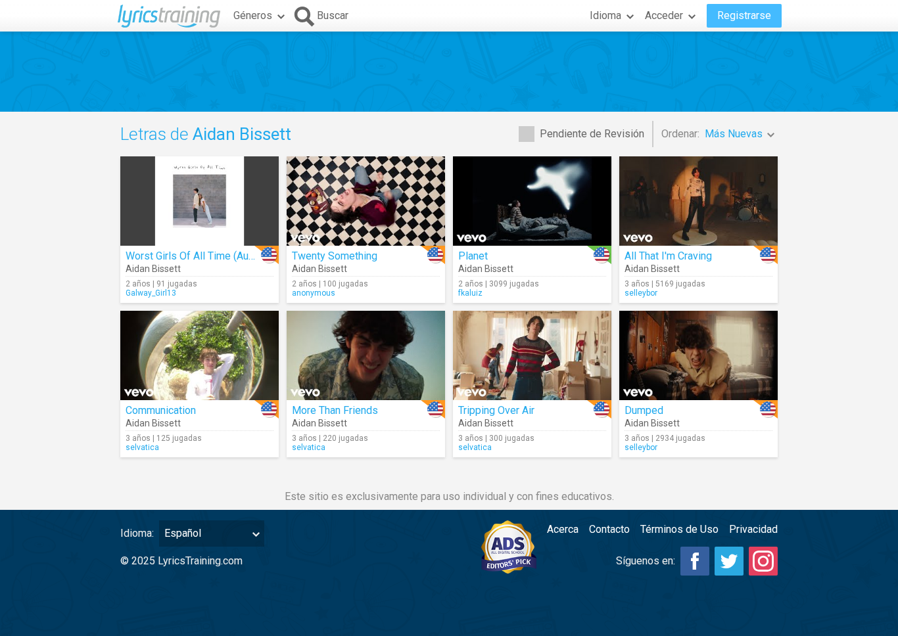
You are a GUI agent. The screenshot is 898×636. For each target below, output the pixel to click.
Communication (161, 410)
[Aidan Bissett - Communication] (199, 355)
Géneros (252, 15)
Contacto (609, 529)
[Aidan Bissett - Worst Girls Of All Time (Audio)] (199, 201)
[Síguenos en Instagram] (763, 561)
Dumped (644, 410)
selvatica (142, 447)
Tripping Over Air (496, 410)
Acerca (563, 529)
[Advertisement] (449, 71)
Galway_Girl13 (151, 293)
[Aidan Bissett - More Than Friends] (366, 355)
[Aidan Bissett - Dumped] (698, 355)
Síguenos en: (645, 561)
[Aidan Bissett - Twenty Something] (366, 201)
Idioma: (137, 533)
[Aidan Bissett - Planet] (532, 201)
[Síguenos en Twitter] (729, 561)
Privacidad (753, 529)
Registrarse (744, 15)
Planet (473, 256)
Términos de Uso (679, 529)
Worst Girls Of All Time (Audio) (196, 256)
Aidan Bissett (153, 268)
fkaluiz (470, 293)
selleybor (641, 293)
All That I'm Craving (668, 256)
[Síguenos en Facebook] (694, 561)
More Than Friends (335, 410)
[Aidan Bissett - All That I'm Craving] (698, 201)
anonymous (313, 293)
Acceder (664, 15)
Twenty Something (334, 256)
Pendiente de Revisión (592, 133)
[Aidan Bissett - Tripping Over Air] (532, 355)
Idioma (605, 15)
